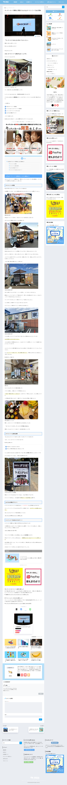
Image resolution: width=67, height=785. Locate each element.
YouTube (25, 676)
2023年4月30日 (8, 686)
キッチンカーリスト (50, 19)
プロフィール (5, 760)
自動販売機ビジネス (52, 69)
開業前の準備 (50, 71)
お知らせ (49, 58)
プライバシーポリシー (42, 780)
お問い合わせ (5, 758)
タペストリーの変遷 (13, 163)
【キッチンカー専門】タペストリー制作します (13, 515)
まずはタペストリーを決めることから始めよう (16, 161)
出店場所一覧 (60, 15)
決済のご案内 (34, 780)
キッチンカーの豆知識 (52, 63)
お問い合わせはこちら (30, 749)
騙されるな (50, 65)
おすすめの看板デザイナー (14, 167)
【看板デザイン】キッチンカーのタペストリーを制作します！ (17, 594)
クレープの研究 (51, 73)
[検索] (63, 7)
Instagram (22, 676)
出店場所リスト (5, 754)
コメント (7, 701)
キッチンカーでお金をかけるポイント (16, 169)
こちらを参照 (37, 743)
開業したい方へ (50, 15)
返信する (41, 693)
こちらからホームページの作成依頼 (53, 746)
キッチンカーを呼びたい (7, 756)
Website (29, 676)
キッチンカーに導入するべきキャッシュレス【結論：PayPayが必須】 (19, 603)
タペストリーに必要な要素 (14, 165)
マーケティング (39, 636)
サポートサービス (59, 19)
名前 (5, 714)
